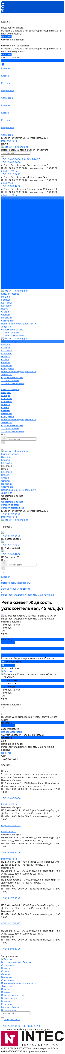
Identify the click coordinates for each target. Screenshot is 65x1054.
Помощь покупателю (12, 995)
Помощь (5, 989)
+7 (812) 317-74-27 (11, 544)
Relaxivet (6, 752)
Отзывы (5, 218)
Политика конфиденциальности (18, 227)
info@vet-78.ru (9, 140)
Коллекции (7, 1004)
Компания (6, 257)
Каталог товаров (10, 245)
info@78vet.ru (8, 831)
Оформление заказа (12, 281)
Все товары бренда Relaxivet (16, 962)
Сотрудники (7, 224)
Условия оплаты (10, 236)
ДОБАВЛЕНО (8, 642)
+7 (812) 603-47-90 (11, 554)
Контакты (6, 254)
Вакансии (6, 221)
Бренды (5, 251)
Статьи (5, 215)
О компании (8, 965)
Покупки (5, 992)
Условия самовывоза (12, 239)
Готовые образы (10, 1007)
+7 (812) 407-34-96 (11, 513)
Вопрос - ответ (9, 998)
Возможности (8, 1010)
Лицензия (6, 230)
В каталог (6, 36)
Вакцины (6, 248)
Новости (5, 212)
